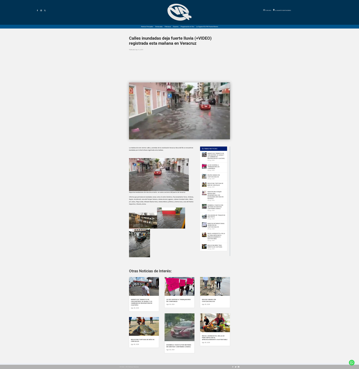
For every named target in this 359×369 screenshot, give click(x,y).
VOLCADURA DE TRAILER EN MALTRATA (216, 216)
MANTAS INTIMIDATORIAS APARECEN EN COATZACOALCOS (216, 225)
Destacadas (159, 26)
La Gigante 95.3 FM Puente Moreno (207, 26)
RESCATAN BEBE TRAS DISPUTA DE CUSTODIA (215, 246)
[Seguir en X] (44, 10)
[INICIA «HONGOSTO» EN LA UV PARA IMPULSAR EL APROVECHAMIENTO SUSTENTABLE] (204, 234)
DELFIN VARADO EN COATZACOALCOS (214, 176)
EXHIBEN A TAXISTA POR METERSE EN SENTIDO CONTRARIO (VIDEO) (215, 206)
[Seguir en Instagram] (41, 10)
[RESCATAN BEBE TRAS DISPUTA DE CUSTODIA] (204, 246)
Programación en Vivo (187, 26)
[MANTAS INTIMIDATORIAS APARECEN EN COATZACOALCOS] (204, 224)
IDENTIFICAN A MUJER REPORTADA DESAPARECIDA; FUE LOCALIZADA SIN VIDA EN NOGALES (215, 195)
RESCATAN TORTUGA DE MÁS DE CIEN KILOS (215, 184)
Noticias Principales (147, 26)
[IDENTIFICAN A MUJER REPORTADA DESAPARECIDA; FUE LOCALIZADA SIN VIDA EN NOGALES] (204, 193)
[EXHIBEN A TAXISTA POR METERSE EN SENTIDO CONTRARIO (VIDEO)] (204, 206)
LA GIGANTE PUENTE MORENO (283, 10)
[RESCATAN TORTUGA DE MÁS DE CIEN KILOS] (204, 184)
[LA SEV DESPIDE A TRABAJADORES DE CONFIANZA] (204, 166)
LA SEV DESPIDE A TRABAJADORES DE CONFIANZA (214, 166)
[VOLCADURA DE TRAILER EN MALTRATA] (204, 216)
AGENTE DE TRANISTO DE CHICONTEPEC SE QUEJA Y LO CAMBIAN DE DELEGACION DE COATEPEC (216, 155)
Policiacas (168, 26)
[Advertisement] (179, 67)
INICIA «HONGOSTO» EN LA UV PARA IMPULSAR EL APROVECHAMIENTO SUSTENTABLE (216, 236)
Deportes (176, 26)
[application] (159, 174)
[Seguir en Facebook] (37, 10)
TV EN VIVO (268, 10)
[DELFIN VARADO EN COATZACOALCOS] (204, 176)
